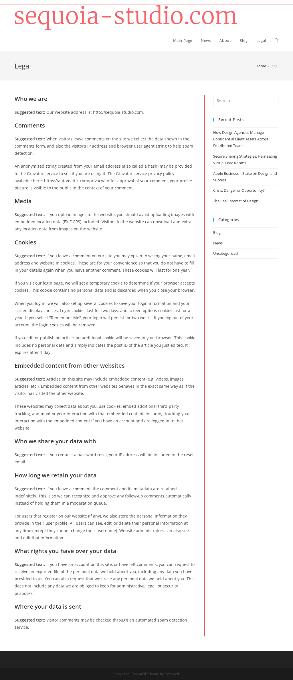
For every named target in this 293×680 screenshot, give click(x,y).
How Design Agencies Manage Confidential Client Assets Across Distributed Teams (240, 139)
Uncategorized (225, 253)
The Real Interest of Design (235, 200)
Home (261, 65)
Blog (217, 232)
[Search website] (276, 40)
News (218, 243)
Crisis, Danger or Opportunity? (239, 190)
